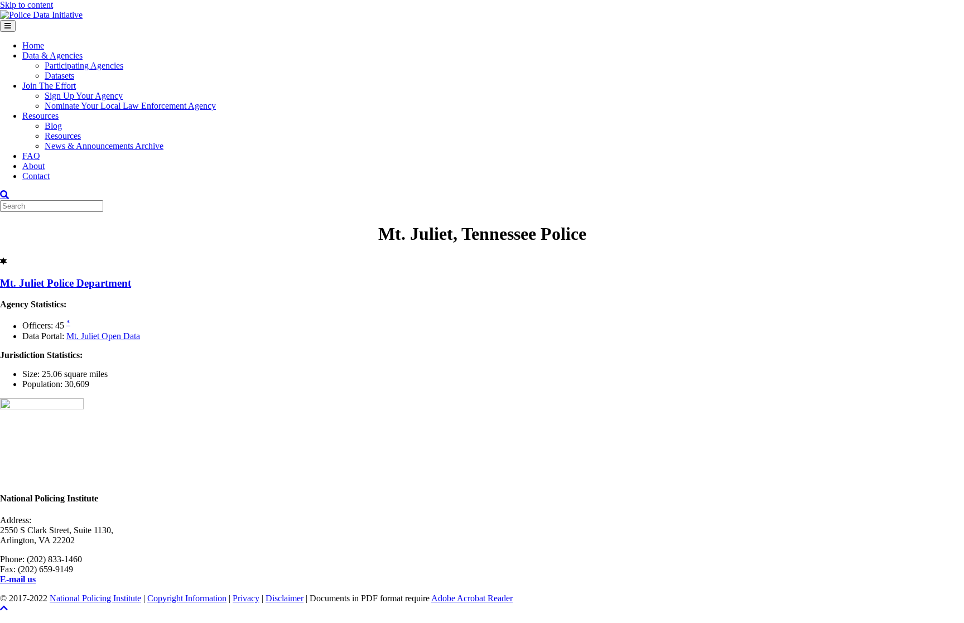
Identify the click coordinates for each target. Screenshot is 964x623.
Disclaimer (284, 598)
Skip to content (26, 4)
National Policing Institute (95, 598)
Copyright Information (186, 598)
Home (33, 45)
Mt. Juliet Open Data (103, 336)
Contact (36, 176)
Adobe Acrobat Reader (472, 598)
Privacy (246, 598)
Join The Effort (49, 85)
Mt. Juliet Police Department (65, 283)
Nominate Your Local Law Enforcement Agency (130, 105)
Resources (40, 115)
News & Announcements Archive (104, 146)
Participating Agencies (84, 65)
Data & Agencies (52, 55)
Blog (53, 126)
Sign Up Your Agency (84, 95)
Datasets (59, 75)
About (33, 166)
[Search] (4, 194)
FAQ (31, 156)
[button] (4, 608)
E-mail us (18, 579)
